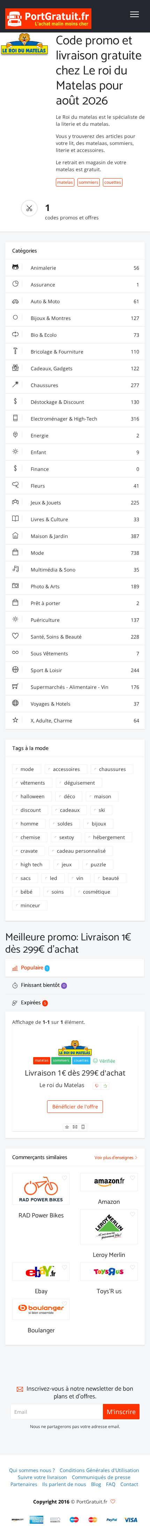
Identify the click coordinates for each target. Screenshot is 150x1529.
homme (29, 823)
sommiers (88, 182)
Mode (84, 552)
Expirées (33, 1002)
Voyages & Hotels (84, 703)
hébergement (109, 837)
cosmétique (96, 891)
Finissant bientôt (42, 985)
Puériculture (84, 620)
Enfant (84, 452)
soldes (65, 823)
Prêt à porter (84, 603)
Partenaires (23, 1484)
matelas (65, 182)
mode (27, 769)
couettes (112, 182)
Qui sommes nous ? (32, 1470)
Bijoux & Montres (84, 318)
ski (102, 810)
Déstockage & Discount (84, 402)
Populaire (34, 968)
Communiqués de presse (101, 1477)
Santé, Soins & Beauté (84, 636)
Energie (84, 435)
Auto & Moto (84, 301)
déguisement (79, 782)
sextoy (66, 837)
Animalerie (84, 267)
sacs (26, 878)
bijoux (99, 823)
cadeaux (70, 810)
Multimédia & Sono (84, 569)
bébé (26, 891)
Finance (84, 469)
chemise (30, 837)
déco (69, 796)
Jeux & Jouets (84, 502)
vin (79, 878)
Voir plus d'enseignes (114, 1158)
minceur (30, 905)
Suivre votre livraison (42, 1477)
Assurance (84, 284)
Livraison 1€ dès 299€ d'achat (75, 1073)
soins (58, 891)
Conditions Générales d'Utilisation (99, 1470)
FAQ (110, 1484)
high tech (32, 864)
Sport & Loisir (84, 670)
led (53, 878)
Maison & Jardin (84, 536)
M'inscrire (121, 1411)
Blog (96, 1484)
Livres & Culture (84, 519)
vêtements (33, 782)
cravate (29, 850)
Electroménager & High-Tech (84, 418)
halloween (33, 796)
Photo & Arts (84, 586)
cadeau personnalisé (81, 850)
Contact (129, 1484)
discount (31, 810)
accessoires (66, 769)
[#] (18, 1520)
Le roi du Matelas (62, 1085)
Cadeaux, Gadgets (84, 368)
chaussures (112, 769)
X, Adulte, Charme (84, 720)
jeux (67, 864)
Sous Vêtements (84, 653)
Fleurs (84, 485)
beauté (111, 878)
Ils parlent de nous (64, 1484)
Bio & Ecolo (84, 335)
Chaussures (84, 385)
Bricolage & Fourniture (84, 351)
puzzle (98, 864)
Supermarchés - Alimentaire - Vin (84, 687)
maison (102, 796)
